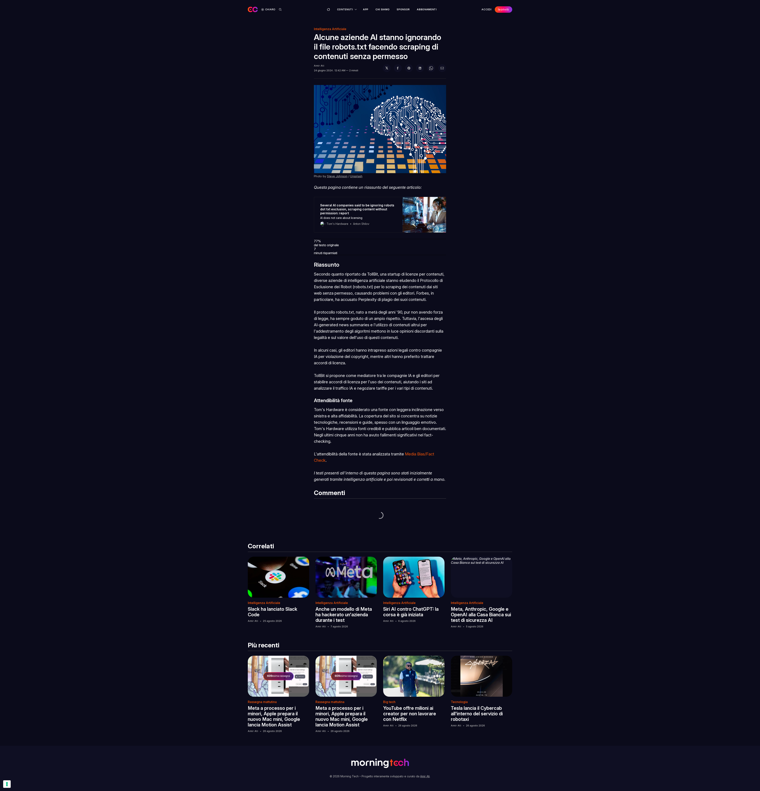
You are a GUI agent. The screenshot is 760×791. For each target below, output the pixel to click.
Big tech (389, 702)
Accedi (486, 9)
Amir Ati (319, 65)
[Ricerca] (280, 9)
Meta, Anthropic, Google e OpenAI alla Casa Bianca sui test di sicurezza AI (481, 614)
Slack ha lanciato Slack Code (272, 611)
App (365, 9)
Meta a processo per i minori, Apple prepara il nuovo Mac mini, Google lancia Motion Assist (274, 716)
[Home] (328, 9)
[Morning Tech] (253, 9)
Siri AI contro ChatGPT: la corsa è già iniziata (411, 611)
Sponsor (403, 9)
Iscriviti (503, 9)
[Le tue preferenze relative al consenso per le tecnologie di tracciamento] (7, 784)
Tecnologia (459, 702)
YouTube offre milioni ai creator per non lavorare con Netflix (409, 713)
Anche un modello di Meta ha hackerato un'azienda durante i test (343, 614)
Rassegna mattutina (262, 702)
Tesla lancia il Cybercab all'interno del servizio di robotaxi (477, 713)
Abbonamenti (427, 9)
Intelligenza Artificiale (330, 29)
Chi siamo (382, 9)
